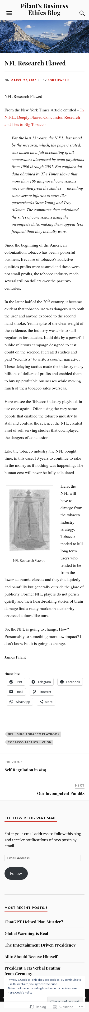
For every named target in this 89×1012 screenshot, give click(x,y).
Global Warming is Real (26, 933)
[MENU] (9, 13)
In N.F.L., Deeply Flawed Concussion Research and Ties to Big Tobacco (44, 117)
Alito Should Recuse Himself (31, 956)
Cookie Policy (23, 992)
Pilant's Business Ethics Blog (44, 9)
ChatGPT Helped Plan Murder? (34, 921)
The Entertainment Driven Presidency (40, 945)
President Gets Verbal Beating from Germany (33, 970)
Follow (16, 873)
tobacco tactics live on (30, 742)
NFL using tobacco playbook (34, 734)
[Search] (77, 13)
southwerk (58, 80)
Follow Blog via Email (31, 817)
